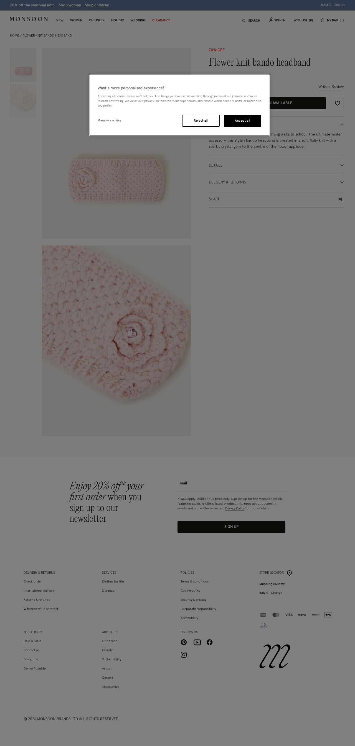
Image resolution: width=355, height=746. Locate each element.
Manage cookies (109, 120)
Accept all (242, 120)
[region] (179, 105)
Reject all (201, 120)
